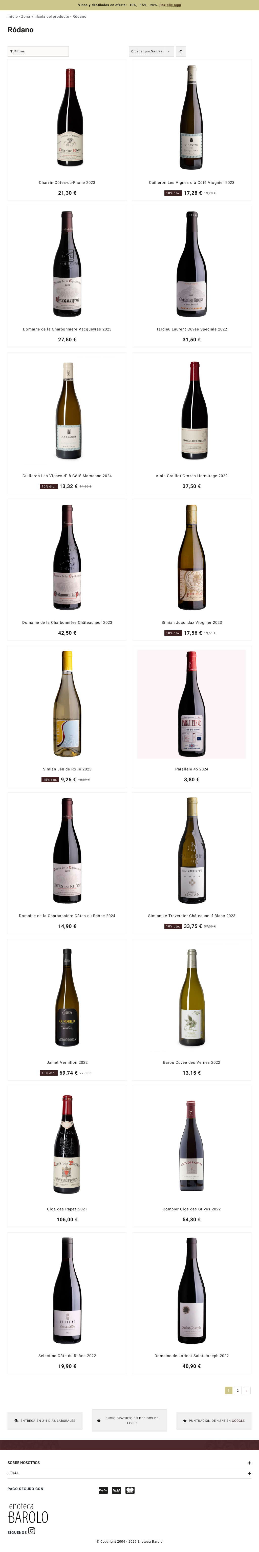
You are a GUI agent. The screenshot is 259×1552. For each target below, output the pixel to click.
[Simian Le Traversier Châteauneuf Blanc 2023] (191, 863)
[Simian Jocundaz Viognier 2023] (191, 570)
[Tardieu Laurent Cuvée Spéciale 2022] (191, 276)
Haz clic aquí (170, 5)
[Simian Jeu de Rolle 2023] (67, 716)
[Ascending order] (181, 51)
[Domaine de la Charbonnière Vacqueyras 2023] (67, 276)
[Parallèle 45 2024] (191, 716)
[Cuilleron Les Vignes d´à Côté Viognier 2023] (191, 130)
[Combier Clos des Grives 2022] (191, 1156)
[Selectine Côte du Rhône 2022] (67, 1303)
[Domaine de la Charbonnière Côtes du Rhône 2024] (67, 863)
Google (238, 1420)
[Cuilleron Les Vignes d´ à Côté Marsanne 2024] (67, 423)
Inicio (13, 16)
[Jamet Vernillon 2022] (67, 1010)
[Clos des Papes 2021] (67, 1156)
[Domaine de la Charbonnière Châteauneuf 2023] (67, 570)
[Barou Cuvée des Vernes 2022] (191, 1010)
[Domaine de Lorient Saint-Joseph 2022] (191, 1303)
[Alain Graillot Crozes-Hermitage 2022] (191, 423)
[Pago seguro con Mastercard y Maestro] (31, 1531)
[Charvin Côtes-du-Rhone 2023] (67, 130)
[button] (129, 1463)
